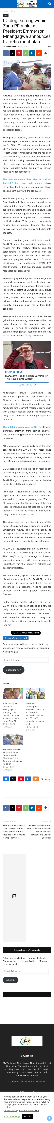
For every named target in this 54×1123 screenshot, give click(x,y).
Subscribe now (13, 669)
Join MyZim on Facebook (27, 994)
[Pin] (21, 779)
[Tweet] (13, 779)
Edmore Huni (10, 47)
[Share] (6, 779)
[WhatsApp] (26, 53)
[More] (46, 53)
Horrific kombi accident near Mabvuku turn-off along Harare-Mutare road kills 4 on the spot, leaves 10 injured (14, 831)
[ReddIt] (39, 53)
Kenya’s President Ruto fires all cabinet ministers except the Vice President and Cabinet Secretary (39, 831)
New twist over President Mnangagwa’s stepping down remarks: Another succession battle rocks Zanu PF (11, 712)
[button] (5, 4)
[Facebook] (6, 53)
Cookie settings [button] (12, 1116)
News (13, 11)
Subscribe (11, 980)
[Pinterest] (19, 53)
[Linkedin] (32, 53)
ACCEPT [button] (27, 1116)
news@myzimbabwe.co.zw (33, 1081)
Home (5, 11)
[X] (12, 53)
